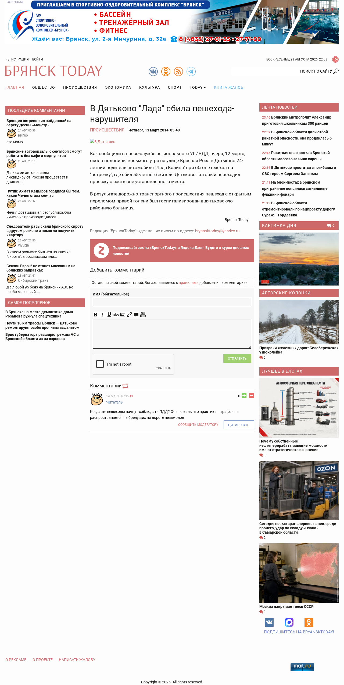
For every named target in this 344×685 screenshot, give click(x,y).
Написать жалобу (77, 660)
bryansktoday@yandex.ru (217, 231)
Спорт (175, 87)
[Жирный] (96, 315)
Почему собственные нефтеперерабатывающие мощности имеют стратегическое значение (293, 445)
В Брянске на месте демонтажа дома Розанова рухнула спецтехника (39, 314)
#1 (131, 396)
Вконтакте (269, 622)
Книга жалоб (228, 87)
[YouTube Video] (143, 315)
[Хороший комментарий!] (244, 395)
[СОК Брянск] (172, 21)
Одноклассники (308, 622)
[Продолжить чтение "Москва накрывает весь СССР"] (299, 573)
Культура (149, 87)
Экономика (118, 87)
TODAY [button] (196, 87)
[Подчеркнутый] (109, 315)
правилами (189, 282)
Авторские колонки (286, 293)
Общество (43, 87)
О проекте (43, 660)
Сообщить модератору (198, 425)
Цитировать (238, 425)
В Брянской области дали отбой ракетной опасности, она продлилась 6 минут (297, 138)
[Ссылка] (129, 315)
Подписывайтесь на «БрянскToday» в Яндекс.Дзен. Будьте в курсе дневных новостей (181, 250)
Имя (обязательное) (111, 294)
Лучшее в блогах (282, 371)
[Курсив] (102, 315)
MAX (289, 622)
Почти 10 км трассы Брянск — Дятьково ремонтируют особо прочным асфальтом (42, 325)
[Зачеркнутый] (116, 315)
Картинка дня (279, 225)
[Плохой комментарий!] (251, 395)
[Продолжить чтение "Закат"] (299, 259)
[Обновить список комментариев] (126, 385)
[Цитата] (136, 315)
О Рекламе (15, 660)
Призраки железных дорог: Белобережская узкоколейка (299, 350)
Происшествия (80, 87)
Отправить (237, 359)
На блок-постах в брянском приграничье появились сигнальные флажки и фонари (295, 188)
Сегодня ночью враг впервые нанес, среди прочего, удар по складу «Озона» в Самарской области (297, 528)
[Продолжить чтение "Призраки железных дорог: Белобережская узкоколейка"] (299, 322)
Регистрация (17, 59)
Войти (37, 59)
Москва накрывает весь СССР (286, 606)
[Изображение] (123, 315)
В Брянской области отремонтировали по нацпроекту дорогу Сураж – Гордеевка (298, 209)
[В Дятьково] (172, 141)
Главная (14, 87)
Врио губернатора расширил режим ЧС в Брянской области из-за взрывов (42, 336)
